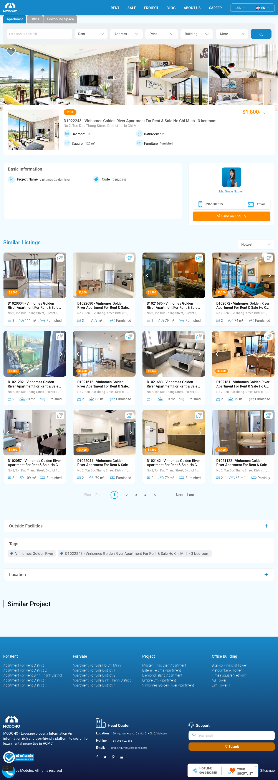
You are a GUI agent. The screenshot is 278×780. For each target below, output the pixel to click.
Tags (13, 543)
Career (215, 7)
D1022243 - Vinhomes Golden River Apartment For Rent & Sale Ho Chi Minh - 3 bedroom (136, 553)
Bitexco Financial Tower (229, 665)
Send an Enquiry (233, 216)
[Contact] (8, 768)
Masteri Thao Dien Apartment (164, 665)
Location (17, 574)
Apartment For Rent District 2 (25, 670)
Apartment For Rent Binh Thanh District (32, 675)
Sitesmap (267, 771)
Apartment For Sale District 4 (94, 685)
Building (191, 34)
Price (153, 34)
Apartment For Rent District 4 (25, 680)
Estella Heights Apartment (161, 670)
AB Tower (219, 680)
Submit (233, 747)
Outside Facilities (26, 526)
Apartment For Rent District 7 (25, 685)
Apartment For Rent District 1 (25, 665)
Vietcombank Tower (227, 670)
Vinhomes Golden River (33, 553)
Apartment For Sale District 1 (94, 670)
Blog (171, 7)
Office (34, 19)
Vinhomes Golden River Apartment (168, 685)
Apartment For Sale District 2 (94, 675)
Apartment (15, 19)
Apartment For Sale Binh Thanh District (102, 680)
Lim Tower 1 (221, 685)
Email (261, 204)
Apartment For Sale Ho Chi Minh (97, 665)
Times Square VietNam (229, 675)
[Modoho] (10, 7)
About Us (192, 7)
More (224, 34)
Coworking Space (60, 19)
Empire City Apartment (159, 680)
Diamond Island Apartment (162, 675)
